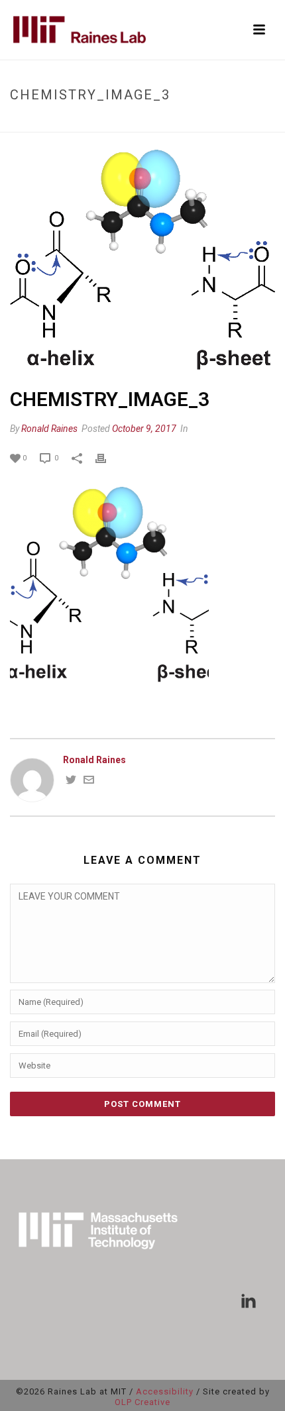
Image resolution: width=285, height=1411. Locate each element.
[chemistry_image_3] (142, 261)
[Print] (107, 457)
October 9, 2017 (144, 428)
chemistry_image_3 (113, 123)
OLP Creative (142, 1402)
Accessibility (165, 1391)
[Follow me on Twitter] (71, 781)
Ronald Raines (49, 428)
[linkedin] (248, 1301)
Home (53, 123)
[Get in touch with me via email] (89, 781)
